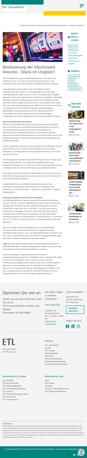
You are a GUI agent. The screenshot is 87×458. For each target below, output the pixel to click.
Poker (71, 80)
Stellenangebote (51, 353)
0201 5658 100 (52, 305)
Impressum (49, 356)
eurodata (48, 386)
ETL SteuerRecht (52, 345)
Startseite (23, 25)
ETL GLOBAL (8, 381)
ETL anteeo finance (10, 399)
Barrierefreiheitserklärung (55, 361)
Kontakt (48, 348)
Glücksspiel (74, 76)
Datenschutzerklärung (54, 359)
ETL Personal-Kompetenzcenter (15, 394)
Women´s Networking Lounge (57, 389)
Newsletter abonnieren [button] (73, 309)
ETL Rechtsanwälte (10, 383)
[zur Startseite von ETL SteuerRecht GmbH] (13, 7)
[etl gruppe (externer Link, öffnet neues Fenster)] (73, 326)
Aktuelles (32, 25)
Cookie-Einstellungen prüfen (56, 364)
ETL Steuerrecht (9, 397)
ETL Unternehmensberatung (14, 389)
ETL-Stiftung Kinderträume (55, 391)
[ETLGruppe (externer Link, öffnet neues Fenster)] (67, 326)
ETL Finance (8, 391)
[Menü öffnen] (81, 6)
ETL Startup (49, 383)
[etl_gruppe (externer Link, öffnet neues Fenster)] (78, 326)
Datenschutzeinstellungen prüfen (69, 449)
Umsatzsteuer (74, 89)
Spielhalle (73, 85)
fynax (47, 381)
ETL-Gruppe (50, 351)
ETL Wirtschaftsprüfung (12, 386)
